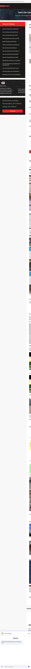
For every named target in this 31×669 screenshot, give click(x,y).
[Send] (29, 666)
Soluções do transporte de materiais (11, 60)
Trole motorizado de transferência (10, 44)
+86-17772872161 (17, 103)
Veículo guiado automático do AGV (10, 38)
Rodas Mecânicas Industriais (9, 41)
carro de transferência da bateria (10, 29)
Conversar (12, 111)
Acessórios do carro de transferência (11, 74)
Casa (16, 15)
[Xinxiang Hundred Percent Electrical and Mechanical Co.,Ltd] (5, 6)
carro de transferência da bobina (10, 54)
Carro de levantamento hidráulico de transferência (11, 64)
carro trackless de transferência (10, 32)
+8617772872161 (12, 106)
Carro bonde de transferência (9, 48)
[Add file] (2, 666)
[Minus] (29, 633)
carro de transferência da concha (10, 68)
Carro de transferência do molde (10, 57)
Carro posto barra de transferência (10, 71)
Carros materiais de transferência (10, 51)
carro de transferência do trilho (9, 35)
